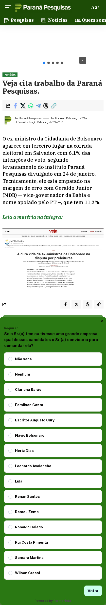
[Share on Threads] (45, 106)
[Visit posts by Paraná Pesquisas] (7, 120)
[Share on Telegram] (38, 106)
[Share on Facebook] (15, 106)
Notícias (9, 75)
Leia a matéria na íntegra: (32, 217)
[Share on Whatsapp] (30, 106)
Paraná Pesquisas (30, 118)
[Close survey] (102, 321)
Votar (93, 590)
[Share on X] (22, 106)
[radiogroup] (53, 466)
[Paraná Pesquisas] (42, 7)
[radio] (10, 359)
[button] (9, 7)
